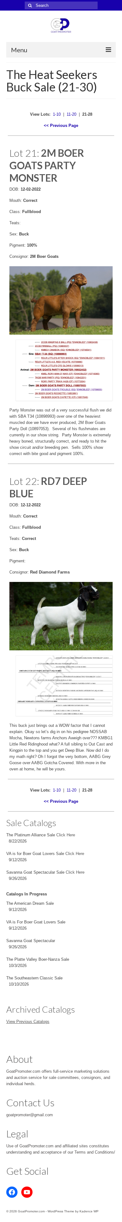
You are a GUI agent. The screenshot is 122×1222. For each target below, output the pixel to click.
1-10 (57, 114)
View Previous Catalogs (27, 1021)
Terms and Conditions (94, 1152)
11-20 (71, 114)
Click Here (65, 835)
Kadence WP (89, 1211)
